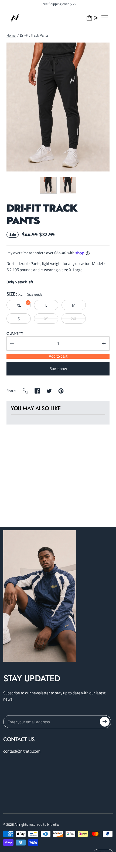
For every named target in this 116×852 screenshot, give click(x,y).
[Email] (25, 391)
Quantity (14, 333)
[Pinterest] (61, 391)
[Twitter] (49, 391)
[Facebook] (37, 391)
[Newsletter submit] (105, 722)
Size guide (35, 294)
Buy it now (58, 368)
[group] (48, 185)
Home (11, 35)
